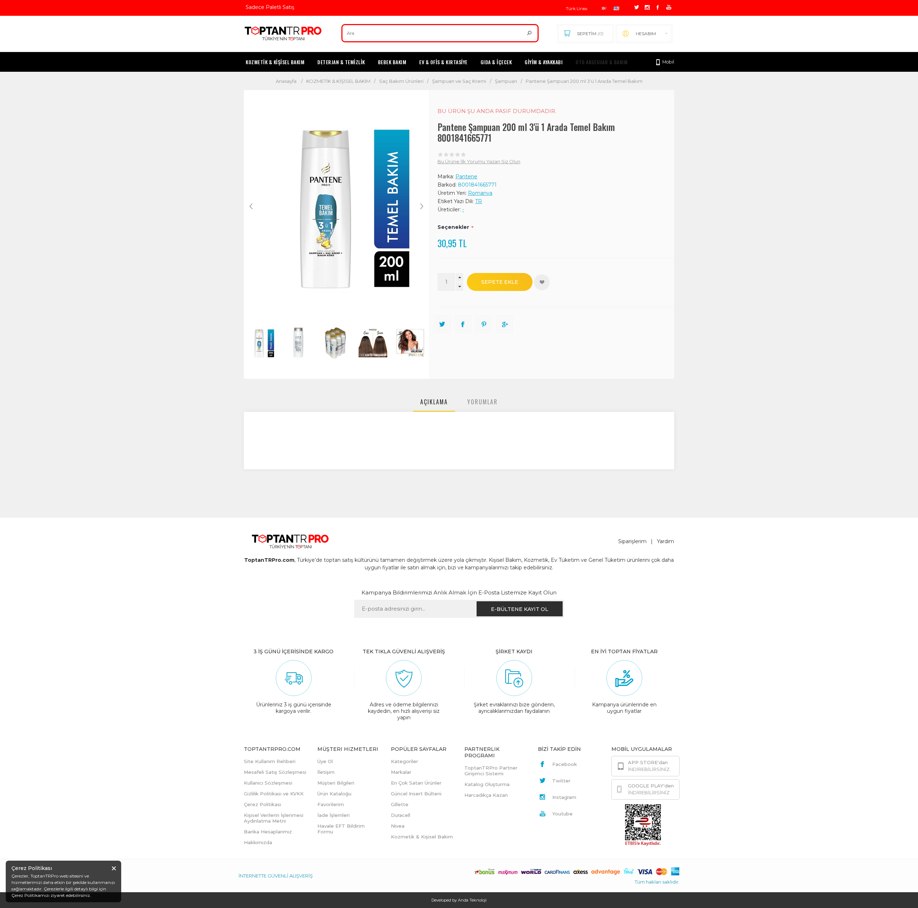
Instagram (564, 797)
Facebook (564, 764)
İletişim (326, 772)
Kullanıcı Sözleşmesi (268, 783)
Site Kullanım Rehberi (269, 761)
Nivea (397, 826)
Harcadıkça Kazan (486, 795)
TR (478, 201)
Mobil (667, 62)
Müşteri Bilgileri (335, 783)
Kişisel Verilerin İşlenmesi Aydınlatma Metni (273, 818)
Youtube (562, 814)
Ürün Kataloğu (334, 793)
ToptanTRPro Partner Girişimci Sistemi (490, 770)
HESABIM (646, 33)
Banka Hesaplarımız (268, 831)
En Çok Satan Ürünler (416, 783)
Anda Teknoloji (472, 900)
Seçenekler (453, 227)
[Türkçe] (604, 8)
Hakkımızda (258, 842)
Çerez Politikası (262, 804)
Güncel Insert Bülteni (416, 793)
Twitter (561, 781)
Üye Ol (325, 761)
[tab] (434, 403)
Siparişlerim (632, 541)
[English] (616, 8)
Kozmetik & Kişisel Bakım (422, 836)
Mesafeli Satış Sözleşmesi (275, 772)
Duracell (400, 815)
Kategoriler (404, 761)
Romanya (480, 193)
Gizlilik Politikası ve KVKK (274, 793)
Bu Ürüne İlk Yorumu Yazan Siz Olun (478, 161)
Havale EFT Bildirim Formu (341, 828)
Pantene (466, 176)
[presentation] (434, 403)
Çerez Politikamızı (30, 895)
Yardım (665, 541)
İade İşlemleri (333, 815)
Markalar (401, 772)
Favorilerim (330, 804)
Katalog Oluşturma (487, 784)
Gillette (399, 804)
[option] (262, 343)
